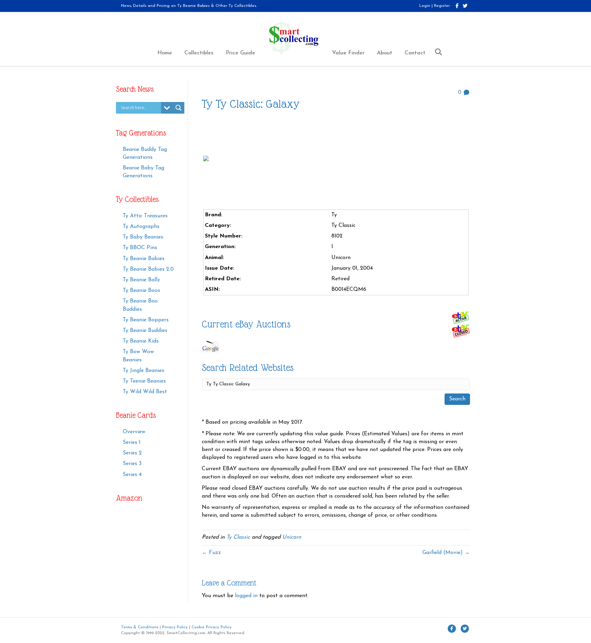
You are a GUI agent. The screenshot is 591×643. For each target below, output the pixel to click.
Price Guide (240, 53)
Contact (415, 53)
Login (424, 6)
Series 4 (132, 474)
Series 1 (132, 442)
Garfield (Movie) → (446, 552)
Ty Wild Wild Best (145, 392)
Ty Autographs (141, 226)
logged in (246, 596)
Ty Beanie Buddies (145, 330)
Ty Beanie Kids (141, 341)
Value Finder (348, 53)
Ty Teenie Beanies (144, 381)
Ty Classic (238, 537)
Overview (134, 432)
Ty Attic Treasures (145, 216)
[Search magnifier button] (178, 108)
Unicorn (291, 537)
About (384, 53)
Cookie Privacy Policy (212, 627)
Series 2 (132, 453)
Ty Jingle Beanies (143, 370)
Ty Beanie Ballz (141, 280)
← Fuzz (211, 552)
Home (164, 53)
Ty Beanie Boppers (146, 320)
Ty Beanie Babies (144, 258)
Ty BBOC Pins (140, 247)
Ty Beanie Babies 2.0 (148, 269)
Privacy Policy (175, 627)
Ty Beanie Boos (141, 290)
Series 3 (132, 463)
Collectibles (198, 53)
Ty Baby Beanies (143, 237)
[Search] (436, 52)
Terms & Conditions (139, 627)
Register (442, 6)
